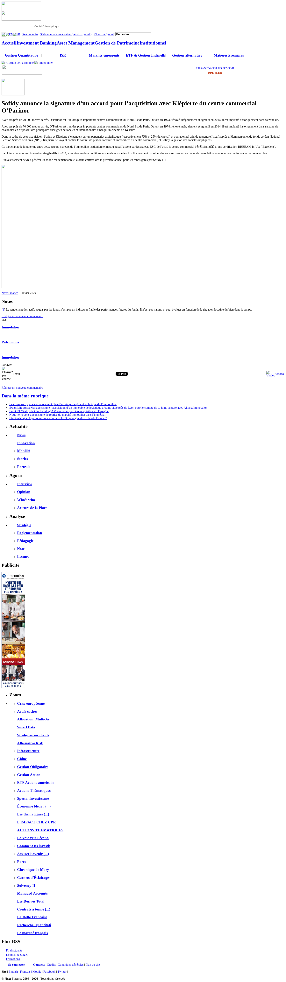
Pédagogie (25, 541)
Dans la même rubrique (25, 395)
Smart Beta (26, 727)
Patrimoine (10, 342)
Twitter (62, 971)
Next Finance (10, 293)
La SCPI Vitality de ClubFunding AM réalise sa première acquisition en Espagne (59, 411)
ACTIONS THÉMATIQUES (40, 830)
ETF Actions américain (35, 782)
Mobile (36, 971)
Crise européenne (31, 703)
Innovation (26, 443)
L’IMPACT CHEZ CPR (36, 822)
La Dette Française (32, 917)
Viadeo (279, 373)
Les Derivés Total (30, 901)
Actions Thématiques (34, 790)
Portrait (23, 467)
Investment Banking (37, 42)
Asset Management (76, 42)
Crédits (51, 964)
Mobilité (23, 451)
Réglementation (29, 533)
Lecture (23, 556)
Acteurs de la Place (32, 508)
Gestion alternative (187, 55)
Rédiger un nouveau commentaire (22, 316)
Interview (24, 484)
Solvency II (26, 885)
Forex (21, 862)
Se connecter (30, 34)
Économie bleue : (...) (34, 806)
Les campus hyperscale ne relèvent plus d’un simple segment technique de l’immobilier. (63, 404)
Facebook (49, 971)
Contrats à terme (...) (33, 909)
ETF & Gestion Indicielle (145, 55)
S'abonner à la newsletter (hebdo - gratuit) (65, 34)
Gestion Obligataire (32, 767)
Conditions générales (70, 964)
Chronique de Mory (33, 870)
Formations (13, 959)
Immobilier (46, 62)
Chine (22, 759)
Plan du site (93, 964)
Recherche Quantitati (34, 925)
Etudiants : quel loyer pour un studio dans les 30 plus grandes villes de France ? (58, 418)
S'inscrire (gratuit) (104, 34)
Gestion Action (28, 775)
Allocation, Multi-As (33, 719)
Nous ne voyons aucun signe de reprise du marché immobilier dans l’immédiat (57, 414)
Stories (22, 459)
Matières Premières (229, 55)
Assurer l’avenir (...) (33, 854)
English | (14, 971)
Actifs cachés (27, 711)
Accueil (9, 42)
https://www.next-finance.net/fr (215, 67)
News (21, 435)
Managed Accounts (32, 893)
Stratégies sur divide (33, 735)
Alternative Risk (30, 743)
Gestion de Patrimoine (117, 42)
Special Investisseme (33, 798)
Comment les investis (33, 846)
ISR (63, 55)
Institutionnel (152, 42)
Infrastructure (28, 751)
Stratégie (24, 525)
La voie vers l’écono (33, 838)
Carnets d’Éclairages (33, 878)
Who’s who (26, 500)
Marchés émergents (104, 55)
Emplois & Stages (17, 954)
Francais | (26, 971)
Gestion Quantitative (21, 55)
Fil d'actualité (14, 950)
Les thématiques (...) (33, 814)
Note (21, 549)
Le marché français (32, 933)
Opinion (23, 492)
